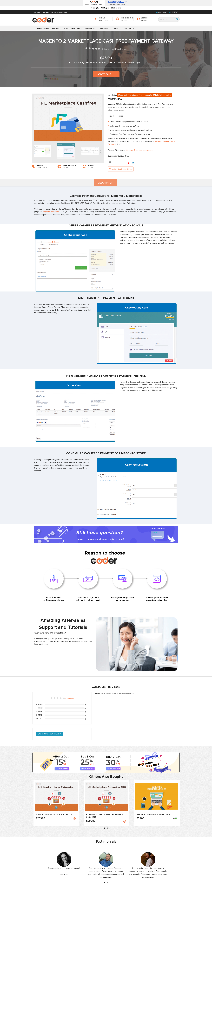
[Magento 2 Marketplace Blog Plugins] (156, 796)
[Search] (177, 19)
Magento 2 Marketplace (53, 212)
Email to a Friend (114, 162)
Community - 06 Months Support (89, 62)
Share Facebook (119, 162)
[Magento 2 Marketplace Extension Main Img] (56, 796)
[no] (174, 818)
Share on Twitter (124, 162)
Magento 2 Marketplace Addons (139, 150)
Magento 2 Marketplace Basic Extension (54, 814)
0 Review (106, 49)
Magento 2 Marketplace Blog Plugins (153, 814)
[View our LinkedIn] (134, 162)
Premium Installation (128, 62)
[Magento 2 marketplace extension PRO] (106, 796)
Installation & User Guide (121, 169)
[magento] (74, 818)
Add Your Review (119, 49)
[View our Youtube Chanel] (129, 162)
